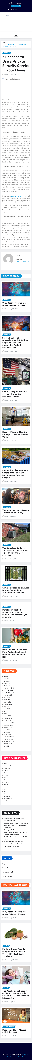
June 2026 (7, 681)
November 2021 (9, 739)
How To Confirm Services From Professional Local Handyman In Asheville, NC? (14, 653)
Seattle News (11, 1057)
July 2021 (7, 746)
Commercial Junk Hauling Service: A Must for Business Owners (14, 394)
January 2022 (8, 734)
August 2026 (8, 676)
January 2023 (8, 720)
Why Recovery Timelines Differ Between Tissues (14, 304)
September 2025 (9, 693)
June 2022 (7, 732)
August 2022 (8, 727)
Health (6, 784)
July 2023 (7, 707)
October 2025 (8, 690)
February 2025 (8, 704)
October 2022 (8, 725)
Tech (5, 801)
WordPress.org (7, 876)
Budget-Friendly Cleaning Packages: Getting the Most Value (15, 434)
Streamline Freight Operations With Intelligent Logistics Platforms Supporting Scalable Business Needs (15, 343)
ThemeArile (21, 1057)
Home (4, 42)
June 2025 (7, 700)
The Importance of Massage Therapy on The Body (15, 511)
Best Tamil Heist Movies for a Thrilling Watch (15, 1031)
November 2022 (9, 723)
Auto (5, 764)
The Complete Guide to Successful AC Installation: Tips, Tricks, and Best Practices (15, 551)
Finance (6, 775)
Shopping (7, 796)
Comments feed (7, 872)
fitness (6, 777)
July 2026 (7, 679)
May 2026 (7, 683)
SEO (5, 794)
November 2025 (9, 688)
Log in (4, 864)
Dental (6, 771)
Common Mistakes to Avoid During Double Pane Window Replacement (15, 590)
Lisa (6, 74)
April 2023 (7, 713)
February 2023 (8, 718)
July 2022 (7, 730)
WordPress (25, 1054)
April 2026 (7, 686)
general (6, 782)
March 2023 (7, 716)
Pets (5, 791)
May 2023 (7, 711)
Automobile (7, 766)
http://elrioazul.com (22, 261)
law (5, 789)
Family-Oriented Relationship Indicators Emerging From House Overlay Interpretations (14, 844)
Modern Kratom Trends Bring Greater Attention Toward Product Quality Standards (16, 825)
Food (5, 780)
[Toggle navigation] (16, 35)
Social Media (8, 798)
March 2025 (7, 702)
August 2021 (8, 744)
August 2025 (8, 695)
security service (16, 196)
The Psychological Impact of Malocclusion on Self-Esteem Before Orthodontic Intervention (15, 832)
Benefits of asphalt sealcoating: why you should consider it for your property (15, 613)
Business (7, 768)
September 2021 (9, 741)
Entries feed (6, 868)
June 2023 (7, 709)
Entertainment (8, 773)
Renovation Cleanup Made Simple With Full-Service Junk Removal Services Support (15, 474)
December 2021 (9, 737)
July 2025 (7, 697)
